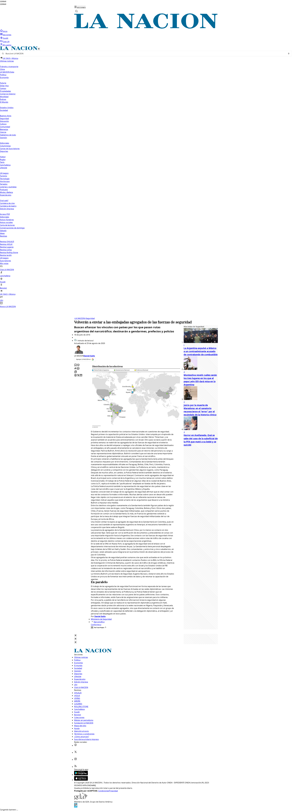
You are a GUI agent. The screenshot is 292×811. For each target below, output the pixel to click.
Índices (3, 99)
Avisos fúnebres (7, 219)
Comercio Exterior (8, 94)
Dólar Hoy (4, 85)
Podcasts (4, 189)
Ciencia (3, 132)
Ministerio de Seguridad (101, 619)
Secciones (7, 34)
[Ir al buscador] (76, 11)
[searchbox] (145, 53)
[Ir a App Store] (81, 780)
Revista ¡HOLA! (6, 244)
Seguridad (4, 118)
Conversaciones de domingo (12, 228)
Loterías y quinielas (8, 187)
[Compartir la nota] (75, 368)
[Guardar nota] (75, 365)
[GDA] (80, 799)
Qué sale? (4, 200)
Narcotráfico (99, 622)
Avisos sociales (6, 222)
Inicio (5, 31)
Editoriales (4, 143)
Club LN (6, 41)
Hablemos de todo (8, 135)
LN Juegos (4, 173)
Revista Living (6, 249)
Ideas (2, 233)
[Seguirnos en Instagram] (75, 759)
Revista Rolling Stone (9, 252)
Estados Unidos (6, 107)
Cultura (3, 124)
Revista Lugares (7, 247)
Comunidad (5, 126)
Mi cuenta (7, 45)
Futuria (3, 83)
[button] (146, 177)
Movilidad (4, 96)
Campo (3, 88)
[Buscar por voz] (288, 53)
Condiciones (103, 791)
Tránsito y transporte (9, 66)
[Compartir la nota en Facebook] (75, 375)
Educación (4, 121)
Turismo (3, 176)
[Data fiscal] (75, 807)
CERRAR (3, 1)
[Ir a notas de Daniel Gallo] (124, 349)
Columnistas (5, 146)
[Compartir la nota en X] (78, 375)
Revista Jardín (6, 255)
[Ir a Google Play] (81, 774)
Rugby (2, 159)
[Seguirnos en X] (75, 752)
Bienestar (4, 129)
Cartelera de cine (7, 203)
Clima (2, 69)
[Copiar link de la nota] (75, 371)
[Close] (75, 635)
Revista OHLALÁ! (7, 241)
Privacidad (113, 791)
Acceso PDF (5, 214)
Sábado (3, 230)
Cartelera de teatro (8, 206)
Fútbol (2, 157)
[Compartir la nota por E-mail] (81, 375)
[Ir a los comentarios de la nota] (78, 365)
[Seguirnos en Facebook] (75, 745)
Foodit (5, 38)
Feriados (3, 184)
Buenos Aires (5, 116)
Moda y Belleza (6, 192)
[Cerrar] (38, 48)
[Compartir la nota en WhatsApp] (78, 368)
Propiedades (5, 91)
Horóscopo (5, 181)
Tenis (2, 162)
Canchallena (5, 165)
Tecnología (4, 178)
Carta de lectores (7, 225)
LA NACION (79, 318)
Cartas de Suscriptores (10, 148)
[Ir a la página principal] (146, 28)
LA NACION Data (7, 72)
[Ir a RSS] (75, 766)
